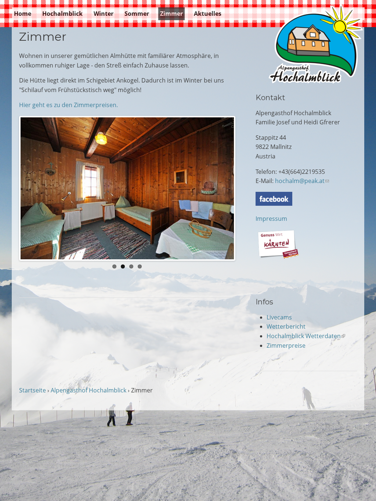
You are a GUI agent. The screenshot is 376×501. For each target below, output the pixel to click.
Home (22, 14)
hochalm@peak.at (302, 181)
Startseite (32, 390)
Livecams (279, 317)
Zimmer (171, 14)
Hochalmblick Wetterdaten (306, 336)
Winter (103, 14)
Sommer (136, 14)
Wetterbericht (286, 326)
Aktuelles (207, 14)
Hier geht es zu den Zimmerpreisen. (68, 105)
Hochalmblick (62, 14)
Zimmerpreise (286, 345)
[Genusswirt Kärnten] (278, 256)
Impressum (271, 219)
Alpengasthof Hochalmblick (88, 390)
